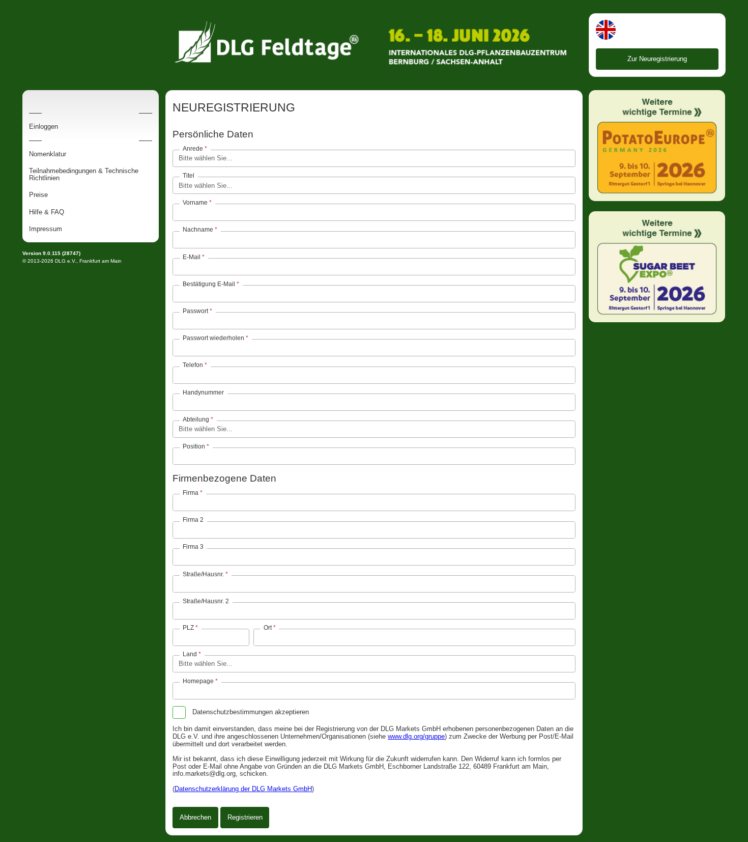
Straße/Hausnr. (203, 574)
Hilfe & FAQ (46, 212)
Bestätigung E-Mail (209, 284)
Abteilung (196, 419)
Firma (190, 493)
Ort (268, 628)
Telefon (193, 365)
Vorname (195, 203)
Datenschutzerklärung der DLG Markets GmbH (243, 789)
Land (190, 654)
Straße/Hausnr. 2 (206, 601)
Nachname (198, 230)
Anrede (193, 149)
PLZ (188, 628)
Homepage (198, 681)
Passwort (195, 311)
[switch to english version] (606, 31)
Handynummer (203, 392)
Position (194, 446)
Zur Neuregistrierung (657, 59)
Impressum (45, 229)
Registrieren (245, 817)
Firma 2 (193, 520)
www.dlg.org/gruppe (416, 736)
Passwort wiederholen (213, 338)
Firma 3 (193, 547)
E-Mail (191, 257)
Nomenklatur (47, 154)
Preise (38, 195)
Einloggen (43, 126)
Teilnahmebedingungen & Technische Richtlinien (83, 174)
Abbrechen (195, 817)
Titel (188, 176)
